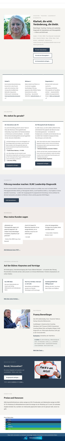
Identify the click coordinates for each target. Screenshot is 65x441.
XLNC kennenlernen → (11, 200)
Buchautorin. (36, 335)
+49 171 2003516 (12, 382)
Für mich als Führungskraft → (42, 55)
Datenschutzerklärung (35, 437)
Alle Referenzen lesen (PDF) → (12, 250)
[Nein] (63, 437)
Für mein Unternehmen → (41, 49)
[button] (8, 420)
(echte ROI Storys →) (36, 96)
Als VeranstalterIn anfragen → (42, 61)
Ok (25, 437)
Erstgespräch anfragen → (12, 165)
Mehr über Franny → (38, 350)
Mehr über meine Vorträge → (11, 299)
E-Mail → (21, 382)
